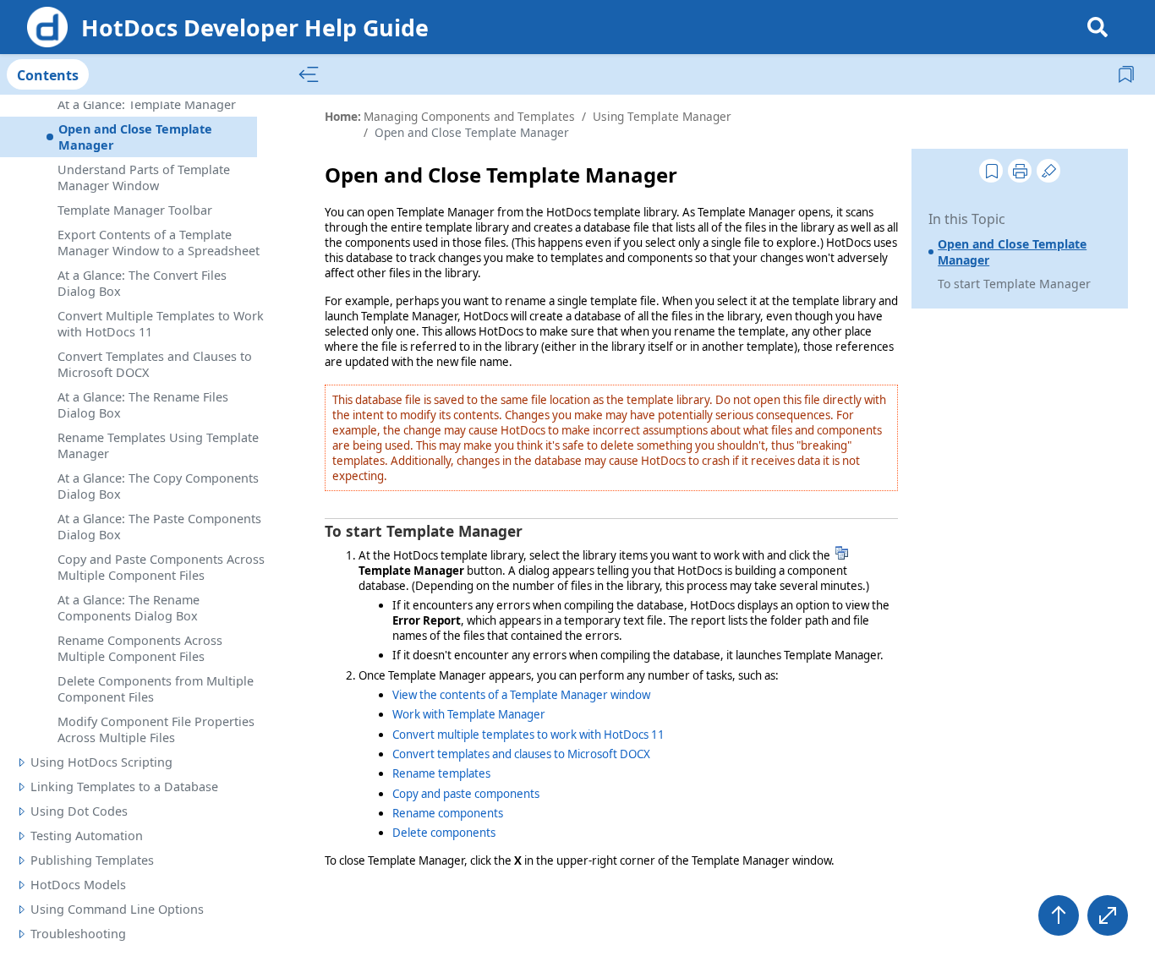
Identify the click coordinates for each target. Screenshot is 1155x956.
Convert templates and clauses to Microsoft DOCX (521, 754)
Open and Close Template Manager (1012, 252)
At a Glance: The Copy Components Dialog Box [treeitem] (158, 486)
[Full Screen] (1107, 915)
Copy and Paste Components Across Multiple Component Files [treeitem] (161, 567)
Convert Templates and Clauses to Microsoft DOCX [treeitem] (154, 364)
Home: (343, 116)
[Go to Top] (1058, 915)
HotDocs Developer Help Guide (255, 27)
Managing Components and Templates (469, 116)
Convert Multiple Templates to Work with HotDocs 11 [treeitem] (160, 324)
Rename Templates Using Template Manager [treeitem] (158, 445)
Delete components (443, 832)
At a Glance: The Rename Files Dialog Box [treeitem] (142, 405)
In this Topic (966, 219)
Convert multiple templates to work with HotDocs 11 (528, 734)
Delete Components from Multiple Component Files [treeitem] (155, 689)
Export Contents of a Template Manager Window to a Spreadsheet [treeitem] (158, 243)
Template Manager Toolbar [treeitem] (134, 210)
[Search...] (1097, 27)
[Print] (1020, 171)
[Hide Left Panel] (308, 74)
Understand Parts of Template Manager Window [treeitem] (143, 177)
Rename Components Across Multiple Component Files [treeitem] (139, 648)
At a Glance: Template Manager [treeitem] (146, 104)
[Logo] (47, 27)
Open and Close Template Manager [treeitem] (135, 137)
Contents (48, 75)
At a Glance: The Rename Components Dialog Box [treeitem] (128, 608)
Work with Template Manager (468, 714)
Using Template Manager (662, 116)
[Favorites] (1128, 74)
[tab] (48, 74)
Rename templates (441, 773)
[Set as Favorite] (991, 171)
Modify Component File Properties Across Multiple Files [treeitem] (156, 729)
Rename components (447, 813)
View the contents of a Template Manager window (521, 694)
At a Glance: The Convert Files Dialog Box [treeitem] (142, 283)
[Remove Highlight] (1048, 171)
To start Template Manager (1014, 284)
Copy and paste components (465, 793)
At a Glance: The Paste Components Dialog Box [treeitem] (159, 527)
